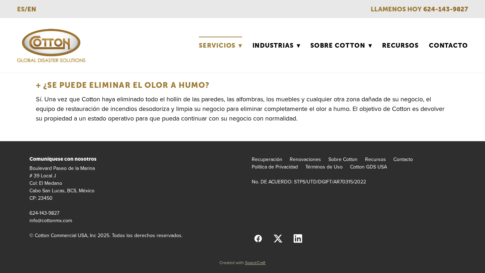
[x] (278, 238)
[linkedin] (297, 238)
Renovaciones (305, 159)
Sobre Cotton (341, 45)
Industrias (276, 45)
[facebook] (258, 238)
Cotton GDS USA (368, 166)
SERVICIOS (220, 45)
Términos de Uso (324, 166)
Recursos (400, 45)
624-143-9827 (445, 9)
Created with (242, 262)
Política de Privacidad (275, 166)
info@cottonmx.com (50, 220)
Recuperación (267, 159)
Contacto (448, 45)
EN (31, 9)
